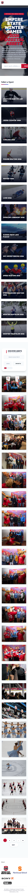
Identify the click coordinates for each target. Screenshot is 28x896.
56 (23, 840)
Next (13, 845)
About (3, 862)
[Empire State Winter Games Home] (2, 2)
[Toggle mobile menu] (25, 2)
